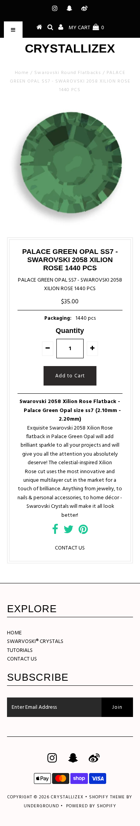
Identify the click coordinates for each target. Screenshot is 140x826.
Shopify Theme (107, 797)
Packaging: (58, 318)
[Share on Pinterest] (83, 531)
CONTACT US (70, 548)
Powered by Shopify (91, 806)
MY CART (86, 27)
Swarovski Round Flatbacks (67, 73)
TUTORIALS (20, 650)
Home (22, 73)
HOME (14, 633)
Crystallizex (70, 48)
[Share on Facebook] (55, 531)
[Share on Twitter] (68, 531)
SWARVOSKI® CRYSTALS (35, 641)
